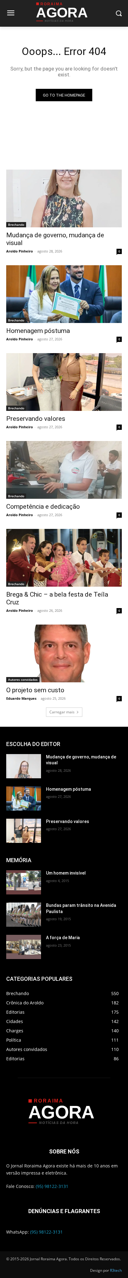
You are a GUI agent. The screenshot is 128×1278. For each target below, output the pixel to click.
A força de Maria (63, 937)
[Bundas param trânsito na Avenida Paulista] (23, 915)
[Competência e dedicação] (64, 470)
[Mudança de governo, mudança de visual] (64, 198)
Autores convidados (23, 679)
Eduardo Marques (21, 698)
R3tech (116, 1270)
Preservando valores (35, 418)
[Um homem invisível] (23, 882)
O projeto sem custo (35, 690)
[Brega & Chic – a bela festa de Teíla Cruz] (64, 558)
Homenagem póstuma (38, 330)
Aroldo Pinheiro (19, 251)
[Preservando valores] (64, 382)
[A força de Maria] (23, 947)
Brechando (16, 224)
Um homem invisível (66, 873)
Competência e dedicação (43, 506)
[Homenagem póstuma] (64, 294)
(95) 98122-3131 (52, 1186)
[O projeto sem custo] (64, 653)
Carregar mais (62, 712)
